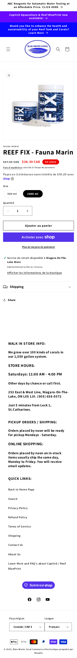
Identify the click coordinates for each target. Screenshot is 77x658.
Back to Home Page (21, 489)
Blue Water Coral (22, 649)
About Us (14, 554)
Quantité (8, 203)
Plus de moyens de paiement (38, 246)
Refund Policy (17, 517)
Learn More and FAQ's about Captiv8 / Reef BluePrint (37, 566)
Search (13, 499)
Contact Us (15, 545)
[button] (8, 49)
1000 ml (32, 194)
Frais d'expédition (12, 167)
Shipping (14, 535)
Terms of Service (19, 526)
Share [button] (12, 300)
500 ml (14, 194)
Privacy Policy (18, 508)
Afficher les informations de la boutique (34, 273)
